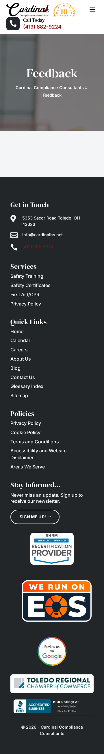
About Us (20, 359)
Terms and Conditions (34, 441)
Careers (19, 349)
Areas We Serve (27, 467)
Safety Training (26, 276)
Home (16, 331)
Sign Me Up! (33, 516)
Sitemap (19, 395)
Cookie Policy (25, 432)
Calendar (20, 340)
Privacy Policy (25, 304)
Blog (15, 368)
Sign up (69, 495)
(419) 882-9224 (42, 27)
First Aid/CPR (24, 294)
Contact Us (22, 377)
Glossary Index (26, 386)
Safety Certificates (30, 285)
